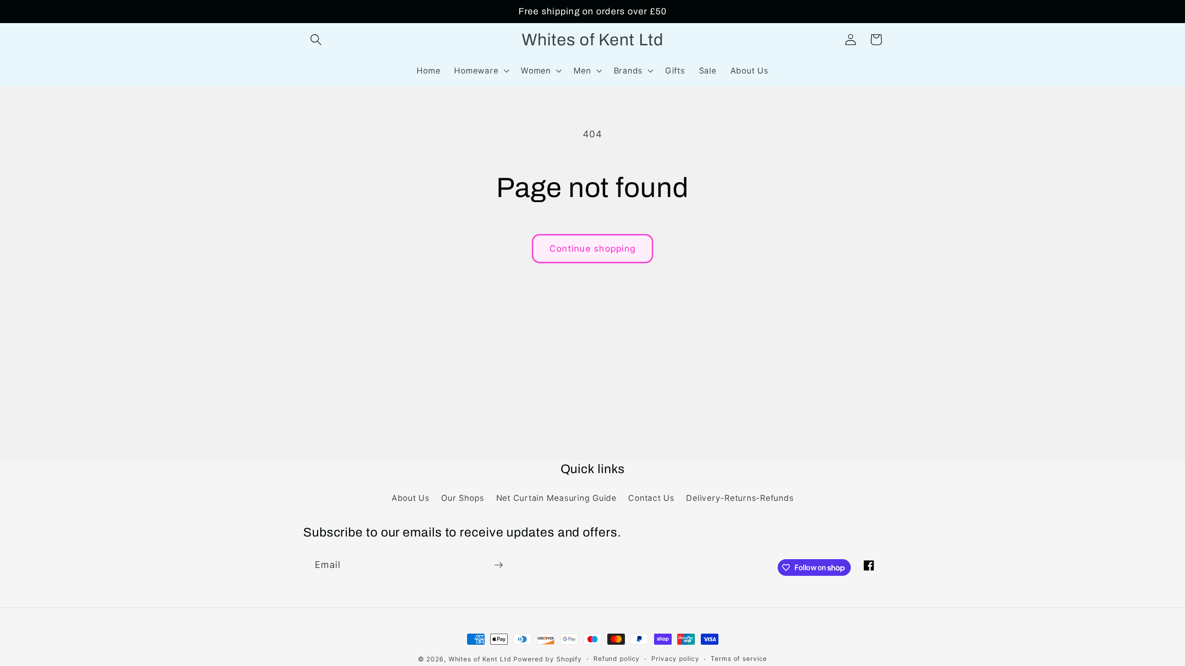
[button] (316, 39)
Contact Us (651, 498)
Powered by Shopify (547, 659)
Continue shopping (592, 248)
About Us (411, 498)
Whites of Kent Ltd (480, 659)
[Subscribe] (498, 565)
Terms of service (739, 658)
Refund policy (616, 658)
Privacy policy (675, 658)
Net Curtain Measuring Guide (556, 498)
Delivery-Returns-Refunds (739, 498)
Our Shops (462, 498)
